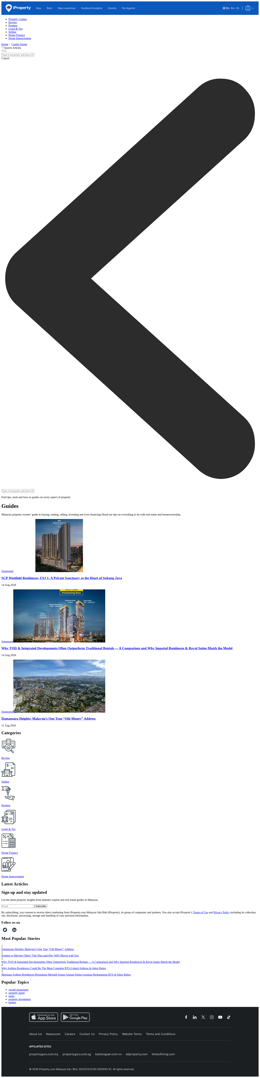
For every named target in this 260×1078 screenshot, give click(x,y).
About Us (35, 1034)
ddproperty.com (137, 1054)
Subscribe (41, 906)
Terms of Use (200, 912)
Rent (49, 8)
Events (112, 8)
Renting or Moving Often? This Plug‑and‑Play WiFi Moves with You (40, 955)
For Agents (128, 8)
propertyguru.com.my (43, 1054)
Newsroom (53, 1034)
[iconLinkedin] (14, 930)
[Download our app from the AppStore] (43, 1017)
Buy (38, 8)
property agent (16, 992)
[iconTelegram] (11, 930)
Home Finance (16, 35)
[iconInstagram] (8, 930)
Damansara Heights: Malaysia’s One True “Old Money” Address (48, 718)
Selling (12, 31)
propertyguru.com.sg (77, 1054)
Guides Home (19, 44)
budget (12, 1002)
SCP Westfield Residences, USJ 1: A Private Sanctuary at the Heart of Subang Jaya (61, 578)
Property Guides (17, 19)
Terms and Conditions (160, 1034)
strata (11, 996)
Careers (70, 1034)
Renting (12, 25)
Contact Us (87, 1034)
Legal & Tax (15, 28)
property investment (19, 999)
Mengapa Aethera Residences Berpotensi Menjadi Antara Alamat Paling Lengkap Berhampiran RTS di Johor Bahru (66, 974)
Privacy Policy (221, 912)
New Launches (67, 8)
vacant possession (18, 989)
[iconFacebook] (2, 930)
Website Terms (132, 1034)
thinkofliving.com (163, 1054)
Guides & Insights (91, 8)
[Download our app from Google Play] (75, 1017)
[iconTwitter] (5, 930)
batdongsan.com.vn (108, 1054)
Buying (12, 22)
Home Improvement (19, 38)
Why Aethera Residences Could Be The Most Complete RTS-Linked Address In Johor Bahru (53, 968)
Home (4, 44)
